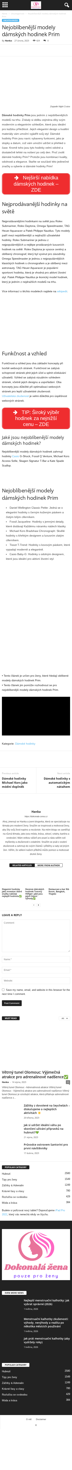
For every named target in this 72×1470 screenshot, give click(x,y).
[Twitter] (14, 50)
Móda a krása (9, 1202)
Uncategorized (17, 13)
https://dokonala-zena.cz (36, 816)
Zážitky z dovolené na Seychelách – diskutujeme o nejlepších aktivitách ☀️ (47, 1109)
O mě (28, 1419)
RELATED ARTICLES (22, 865)
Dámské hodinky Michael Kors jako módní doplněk (14, 783)
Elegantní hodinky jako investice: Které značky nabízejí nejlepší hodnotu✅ (12, 892)
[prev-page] (34, 905)
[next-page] (38, 905)
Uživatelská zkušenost (15, 396)
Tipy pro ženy (9, 1179)
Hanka (8, 40)
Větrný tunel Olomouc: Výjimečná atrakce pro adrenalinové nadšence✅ (35, 1074)
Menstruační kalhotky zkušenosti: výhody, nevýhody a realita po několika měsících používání (46, 1322)
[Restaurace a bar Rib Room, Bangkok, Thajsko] (59, 879)
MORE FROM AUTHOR (48, 865)
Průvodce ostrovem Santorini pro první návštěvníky (46, 1146)
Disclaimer (41, 1419)
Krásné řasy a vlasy (13, 1191)
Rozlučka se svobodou (14, 1197)
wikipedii (62, 291)
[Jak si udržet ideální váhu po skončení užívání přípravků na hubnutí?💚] (11, 1130)
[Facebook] (6, 50)
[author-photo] (36, 801)
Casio (15, 456)
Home (4, 13)
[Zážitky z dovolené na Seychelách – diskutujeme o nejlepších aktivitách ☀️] (11, 1111)
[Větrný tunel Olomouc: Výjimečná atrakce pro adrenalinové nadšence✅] (36, 1046)
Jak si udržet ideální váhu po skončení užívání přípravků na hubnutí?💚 (43, 1128)
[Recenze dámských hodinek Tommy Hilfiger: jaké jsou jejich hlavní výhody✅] (36, 879)
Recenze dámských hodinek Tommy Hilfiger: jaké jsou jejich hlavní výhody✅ (34, 894)
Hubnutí (6, 1173)
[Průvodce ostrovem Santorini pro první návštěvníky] (11, 1150)
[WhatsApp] (32, 50)
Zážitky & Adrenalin (13, 1185)
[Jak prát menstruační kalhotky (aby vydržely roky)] (11, 1344)
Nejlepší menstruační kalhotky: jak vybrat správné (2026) (46, 1302)
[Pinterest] (23, 50)
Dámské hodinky (25, 743)
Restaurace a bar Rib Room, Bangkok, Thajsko (59, 891)
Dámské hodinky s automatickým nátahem (57, 783)
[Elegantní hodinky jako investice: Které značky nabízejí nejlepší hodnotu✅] (12, 879)
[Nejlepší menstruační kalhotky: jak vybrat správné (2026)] (11, 1306)
